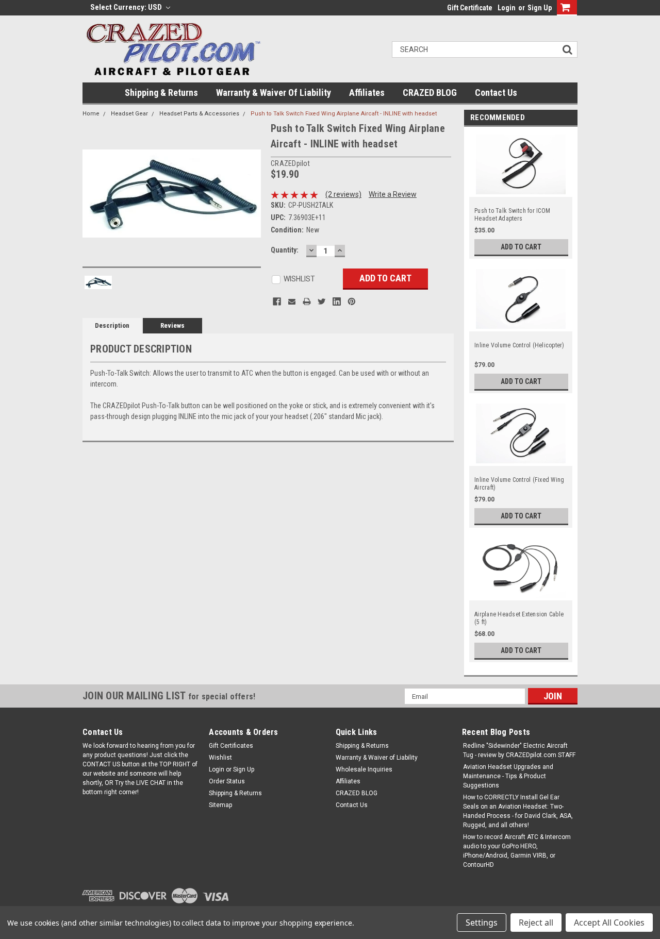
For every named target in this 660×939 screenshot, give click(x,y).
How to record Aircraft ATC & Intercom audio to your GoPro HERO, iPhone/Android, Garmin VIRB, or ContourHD (517, 850)
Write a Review (393, 194)
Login (507, 8)
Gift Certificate (469, 8)
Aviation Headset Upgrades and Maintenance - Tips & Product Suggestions (508, 776)
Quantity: (285, 250)
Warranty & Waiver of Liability (273, 92)
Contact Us (496, 92)
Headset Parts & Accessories (199, 113)
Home (91, 113)
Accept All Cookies (609, 922)
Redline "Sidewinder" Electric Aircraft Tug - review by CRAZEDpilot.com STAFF (519, 750)
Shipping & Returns (161, 92)
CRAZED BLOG (430, 92)
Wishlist (220, 757)
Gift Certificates (231, 745)
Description (112, 325)
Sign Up (539, 8)
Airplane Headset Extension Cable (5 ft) (519, 618)
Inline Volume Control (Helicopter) (519, 345)
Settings (482, 922)
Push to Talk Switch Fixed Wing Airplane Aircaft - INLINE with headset (344, 113)
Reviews (172, 325)
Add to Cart (521, 247)
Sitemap (220, 805)
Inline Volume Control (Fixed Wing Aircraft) (519, 483)
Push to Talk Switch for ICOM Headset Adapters (512, 214)
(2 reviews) (343, 194)
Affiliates (367, 92)
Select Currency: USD (126, 7)
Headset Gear (129, 113)
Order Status (227, 781)
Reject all (536, 922)
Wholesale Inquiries (364, 769)
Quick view (521, 192)
